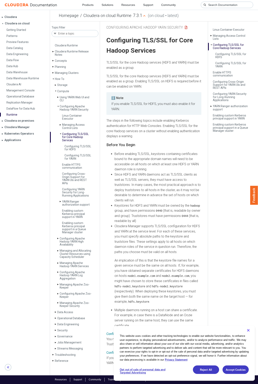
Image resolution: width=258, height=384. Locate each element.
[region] (184, 353)
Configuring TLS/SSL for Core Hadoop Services (75, 137)
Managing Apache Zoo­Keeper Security (74, 304)
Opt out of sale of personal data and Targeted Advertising (142, 371)
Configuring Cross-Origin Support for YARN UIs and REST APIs (74, 178)
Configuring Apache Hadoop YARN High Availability (72, 241)
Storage (62, 85)
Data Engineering (68, 324)
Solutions (107, 4)
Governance (65, 336)
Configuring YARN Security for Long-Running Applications (75, 192)
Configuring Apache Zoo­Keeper (76, 295)
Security (62, 330)
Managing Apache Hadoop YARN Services (74, 264)
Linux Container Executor (72, 117)
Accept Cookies (236, 369)
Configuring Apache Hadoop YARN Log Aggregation (72, 275)
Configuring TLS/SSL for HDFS (77, 148)
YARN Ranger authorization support (76, 203)
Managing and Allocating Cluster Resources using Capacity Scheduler (75, 253)
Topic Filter (58, 27)
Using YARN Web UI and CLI (74, 99)
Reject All (206, 369)
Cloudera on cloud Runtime (107, 15)
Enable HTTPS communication (72, 166)
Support (148, 4)
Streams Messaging (70, 348)
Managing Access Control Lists (73, 126)
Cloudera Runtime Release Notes (72, 53)
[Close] (248, 330)
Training (112, 379)
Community (168, 4)
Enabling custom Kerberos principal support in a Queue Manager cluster (74, 227)
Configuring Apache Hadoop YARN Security (74, 108)
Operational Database (71, 318)
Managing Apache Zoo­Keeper (74, 286)
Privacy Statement (176, 359)
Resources (128, 4)
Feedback (254, 195)
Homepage (69, 15)
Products (88, 4)
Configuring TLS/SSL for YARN (77, 157)
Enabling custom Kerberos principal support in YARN (73, 214)
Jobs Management (69, 342)
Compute (63, 91)
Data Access (65, 312)
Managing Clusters (67, 72)
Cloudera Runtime (66, 45)
